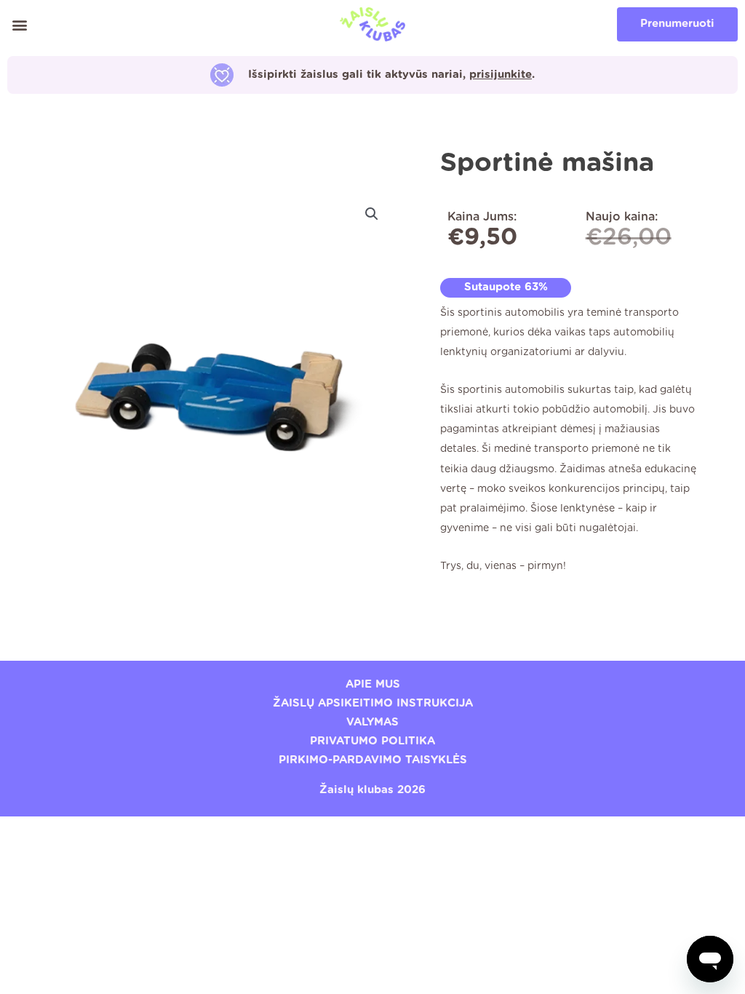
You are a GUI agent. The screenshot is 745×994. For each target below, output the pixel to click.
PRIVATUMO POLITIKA (372, 741)
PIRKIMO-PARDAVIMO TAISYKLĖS (373, 760)
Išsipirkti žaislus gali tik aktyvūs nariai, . (391, 74)
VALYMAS (372, 722)
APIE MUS (373, 684)
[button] (19, 24)
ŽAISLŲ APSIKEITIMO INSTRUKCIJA (373, 703)
